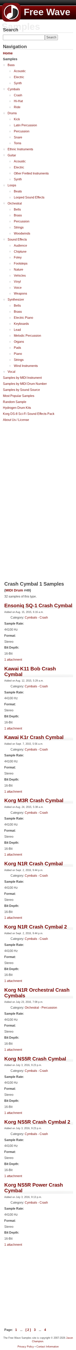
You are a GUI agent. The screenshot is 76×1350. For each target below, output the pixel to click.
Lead (17, 329)
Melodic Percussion (27, 335)
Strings (19, 227)
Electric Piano (23, 317)
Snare (18, 137)
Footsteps (20, 263)
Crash (18, 95)
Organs (19, 341)
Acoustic (20, 71)
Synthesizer (16, 299)
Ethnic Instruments (20, 149)
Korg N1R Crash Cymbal (33, 864)
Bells (17, 209)
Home (8, 53)
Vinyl (17, 281)
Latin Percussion (25, 125)
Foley (18, 257)
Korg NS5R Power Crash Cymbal (33, 1187)
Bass (11, 65)
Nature (18, 269)
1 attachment (13, 659)
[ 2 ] (28, 1329)
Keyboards (21, 323)
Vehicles (20, 275)
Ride (17, 107)
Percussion (21, 131)
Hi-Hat (18, 101)
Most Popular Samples (18, 395)
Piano (18, 353)
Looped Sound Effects (29, 197)
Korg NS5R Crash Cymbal (35, 1059)
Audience (20, 245)
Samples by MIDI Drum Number (25, 383)
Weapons (20, 293)
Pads (17, 347)
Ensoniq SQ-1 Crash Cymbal (38, 605)
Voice (18, 287)
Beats (18, 191)
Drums (12, 113)
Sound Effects (17, 239)
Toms (17, 143)
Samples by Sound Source (21, 389)
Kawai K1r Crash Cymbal (34, 737)
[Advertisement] (38, 462)
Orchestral (15, 203)
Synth (18, 83)
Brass (18, 215)
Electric (19, 77)
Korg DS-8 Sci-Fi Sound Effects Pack (28, 413)
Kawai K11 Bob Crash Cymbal (30, 671)
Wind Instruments (26, 365)
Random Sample (14, 402)
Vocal (11, 371)
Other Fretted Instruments (31, 173)
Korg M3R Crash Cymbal (33, 800)
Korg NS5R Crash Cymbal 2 (37, 1122)
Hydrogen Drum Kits (17, 407)
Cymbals (14, 89)
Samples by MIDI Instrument (22, 377)
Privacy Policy (26, 1346)
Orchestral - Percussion (41, 1007)
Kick (17, 119)
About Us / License (16, 419)
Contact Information (47, 1346)
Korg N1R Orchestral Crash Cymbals (37, 993)
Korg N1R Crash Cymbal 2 (35, 927)
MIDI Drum (14, 590)
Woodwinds (22, 233)
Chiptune (20, 251)
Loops (12, 185)
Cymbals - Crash (36, 617)
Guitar (12, 155)
